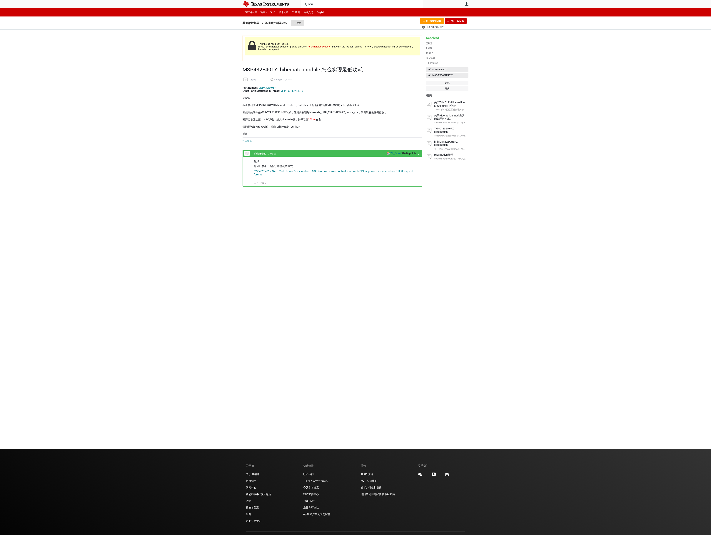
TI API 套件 (367, 474)
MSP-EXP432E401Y (442, 75)
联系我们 (308, 474)
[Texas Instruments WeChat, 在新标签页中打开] (420, 475)
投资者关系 (252, 507)
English (320, 12)
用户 (466, 4)
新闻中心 (251, 487)
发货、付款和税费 (371, 487)
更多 (299, 23)
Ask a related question (319, 46)
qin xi (253, 79)
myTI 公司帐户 (369, 480)
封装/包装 (309, 500)
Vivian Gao (260, 153)
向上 (255, 183)
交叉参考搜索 (311, 487)
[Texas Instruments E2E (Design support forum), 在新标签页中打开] (433, 475)
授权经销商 (388, 494)
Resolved (432, 38)
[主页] (268, 4)
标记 (447, 82)
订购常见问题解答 (371, 494)
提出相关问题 (434, 20)
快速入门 (308, 12)
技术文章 (283, 12)
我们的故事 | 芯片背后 (258, 494)
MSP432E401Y (440, 69)
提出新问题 (457, 20)
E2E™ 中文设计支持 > (255, 12)
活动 (248, 500)
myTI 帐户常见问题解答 (316, 514)
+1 (418, 153)
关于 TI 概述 (253, 474)
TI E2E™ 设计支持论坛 (315, 480)
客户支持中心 (311, 494)
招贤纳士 (251, 480)
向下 (265, 183)
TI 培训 (296, 12)
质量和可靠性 (311, 507)
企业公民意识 (253, 520)
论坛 (272, 12)
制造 (248, 514)
